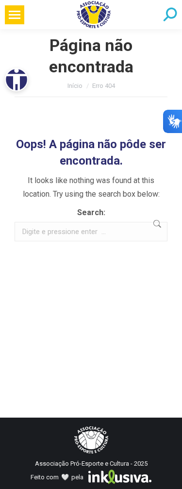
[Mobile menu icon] (14, 14)
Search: (91, 212)
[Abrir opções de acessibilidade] (16, 79)
